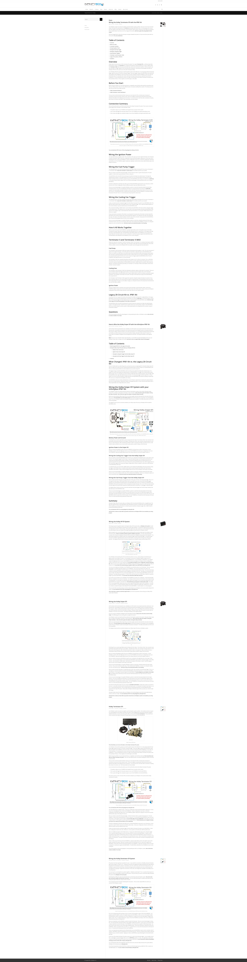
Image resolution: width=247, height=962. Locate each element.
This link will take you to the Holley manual (122, 397)
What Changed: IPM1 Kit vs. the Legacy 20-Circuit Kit (120, 346)
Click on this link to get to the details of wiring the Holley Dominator (130, 394)
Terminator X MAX (114, 66)
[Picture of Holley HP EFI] (163, 523)
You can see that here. (118, 35)
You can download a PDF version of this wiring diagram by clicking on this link (124, 150)
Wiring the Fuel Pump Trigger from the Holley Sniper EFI (123, 356)
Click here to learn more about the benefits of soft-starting (130, 474)
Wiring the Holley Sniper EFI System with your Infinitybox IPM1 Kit (122, 347)
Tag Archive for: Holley (90, 13)
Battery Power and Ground (118, 349)
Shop (86, 25)
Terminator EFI (140, 64)
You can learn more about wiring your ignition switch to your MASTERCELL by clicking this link (132, 565)
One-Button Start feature (134, 684)
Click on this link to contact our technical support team (119, 591)
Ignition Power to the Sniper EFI (119, 351)
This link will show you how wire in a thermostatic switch (137, 581)
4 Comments (118, 860)
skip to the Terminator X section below (124, 170)
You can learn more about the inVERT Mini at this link (132, 575)
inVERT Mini (151, 178)
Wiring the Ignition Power (115, 48)
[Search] (161, 9)
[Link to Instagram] (158, 5)
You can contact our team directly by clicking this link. (128, 947)
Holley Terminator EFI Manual (115, 90)
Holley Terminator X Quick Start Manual (117, 92)
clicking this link (124, 944)
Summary (112, 358)
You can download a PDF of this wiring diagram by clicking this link (125, 589)
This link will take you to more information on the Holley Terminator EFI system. (124, 744)
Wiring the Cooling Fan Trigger (116, 51)
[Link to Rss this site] (156, 5)
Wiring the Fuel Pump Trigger (115, 49)
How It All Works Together (115, 53)
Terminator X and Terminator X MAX (117, 55)
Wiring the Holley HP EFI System (119, 521)
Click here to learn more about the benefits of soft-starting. (135, 223)
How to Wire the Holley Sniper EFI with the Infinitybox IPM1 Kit (129, 324)
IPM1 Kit (126, 28)
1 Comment (118, 603)
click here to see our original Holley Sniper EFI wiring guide (138, 339)
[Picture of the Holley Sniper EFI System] (163, 326)
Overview (112, 42)
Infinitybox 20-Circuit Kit (145, 526)
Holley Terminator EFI (116, 706)
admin (121, 24)
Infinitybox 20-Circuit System (121, 874)
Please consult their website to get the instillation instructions (128, 533)
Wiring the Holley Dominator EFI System (122, 858)
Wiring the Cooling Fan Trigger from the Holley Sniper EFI (124, 354)
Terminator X (121, 65)
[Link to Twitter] (161, 5)
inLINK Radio (148, 188)
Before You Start (113, 44)
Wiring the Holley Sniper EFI (118, 601)
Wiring (117, 24)
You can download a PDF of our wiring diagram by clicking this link (121, 509)
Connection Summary (114, 46)
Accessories (87, 29)
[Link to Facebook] (159, 5)
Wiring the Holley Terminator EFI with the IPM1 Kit (125, 22)
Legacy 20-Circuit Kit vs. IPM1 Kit (116, 56)
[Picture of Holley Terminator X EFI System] (163, 24)
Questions (112, 58)
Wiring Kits (87, 27)
